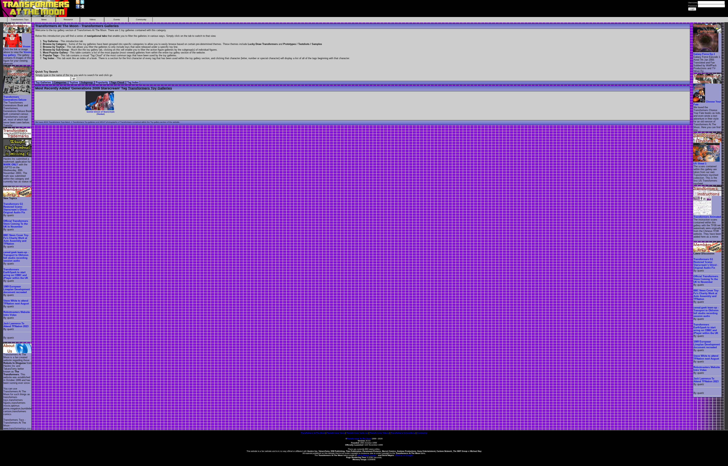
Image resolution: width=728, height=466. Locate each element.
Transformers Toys (20, 19)
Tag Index (133, 82)
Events (117, 19)
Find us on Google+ (405, 455)
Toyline (74, 82)
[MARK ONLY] (17, 156)
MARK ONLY (10, 164)
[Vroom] (12, 46)
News (44, 19)
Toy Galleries (43, 82)
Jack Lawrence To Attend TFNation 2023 (15, 325)
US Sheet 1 (699, 163)
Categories (60, 82)
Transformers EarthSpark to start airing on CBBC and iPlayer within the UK (15, 273)
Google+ (373, 455)
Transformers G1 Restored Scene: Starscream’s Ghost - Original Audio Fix (15, 208)
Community (141, 19)
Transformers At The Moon (313, 433)
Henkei (100, 114)
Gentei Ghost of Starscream (101, 112)
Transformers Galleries (357, 433)
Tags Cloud (118, 82)
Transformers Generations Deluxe (14, 98)
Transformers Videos (379, 433)
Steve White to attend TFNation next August (16, 302)
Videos (92, 19)
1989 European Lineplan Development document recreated (16, 289)
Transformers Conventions (403, 433)
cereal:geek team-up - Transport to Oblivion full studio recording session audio (15, 256)
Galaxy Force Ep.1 (704, 54)
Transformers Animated (707, 216)
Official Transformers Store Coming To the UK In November (15, 224)
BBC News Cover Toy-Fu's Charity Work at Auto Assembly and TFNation (16, 239)
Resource (68, 19)
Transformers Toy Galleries (150, 88)
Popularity (102, 82)
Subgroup (87, 82)
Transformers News (336, 433)
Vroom (27, 46)
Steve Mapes (363, 455)
